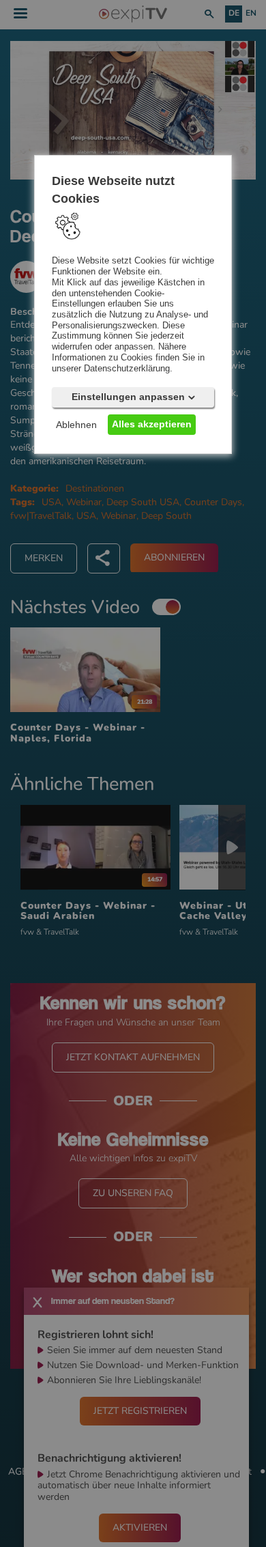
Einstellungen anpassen (128, 396)
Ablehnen (76, 424)
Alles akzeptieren (152, 423)
